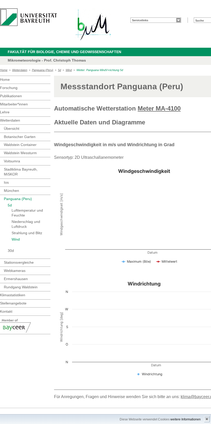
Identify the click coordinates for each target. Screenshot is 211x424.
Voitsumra (12, 161)
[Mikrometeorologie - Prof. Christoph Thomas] (93, 24)
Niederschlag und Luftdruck (26, 224)
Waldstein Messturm (20, 153)
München (11, 191)
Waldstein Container (20, 145)
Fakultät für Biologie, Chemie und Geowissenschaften (64, 52)
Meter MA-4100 (159, 108)
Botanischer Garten (20, 137)
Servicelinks (140, 20)
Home (3, 70)
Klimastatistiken (12, 295)
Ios (6, 182)
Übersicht (11, 128)
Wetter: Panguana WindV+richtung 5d (99, 70)
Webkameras (14, 271)
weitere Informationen (185, 419)
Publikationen (11, 96)
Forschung (8, 88)
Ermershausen (16, 279)
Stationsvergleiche (19, 262)
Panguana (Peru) (42, 70)
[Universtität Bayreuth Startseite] (28, 17)
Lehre (5, 112)
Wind (69, 70)
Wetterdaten (19, 70)
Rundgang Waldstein (21, 287)
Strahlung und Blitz (27, 233)
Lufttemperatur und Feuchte (27, 213)
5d (59, 70)
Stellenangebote (13, 303)
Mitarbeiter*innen (14, 104)
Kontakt (6, 311)
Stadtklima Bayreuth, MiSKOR (21, 171)
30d (11, 251)
